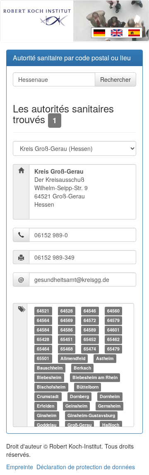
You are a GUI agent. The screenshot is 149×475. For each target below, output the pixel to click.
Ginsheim (46, 415)
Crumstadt (48, 396)
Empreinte (19, 467)
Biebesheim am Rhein (95, 377)
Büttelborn (88, 387)
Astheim (104, 358)
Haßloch (110, 425)
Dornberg (79, 396)
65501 (43, 358)
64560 (113, 311)
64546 (90, 311)
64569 (66, 320)
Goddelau (46, 425)
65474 (90, 349)
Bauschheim (49, 368)
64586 (66, 330)
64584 (43, 330)
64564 (43, 320)
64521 (43, 311)
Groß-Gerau (79, 425)
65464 (43, 349)
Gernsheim (109, 406)
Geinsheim (76, 406)
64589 (90, 330)
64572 (90, 320)
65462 (113, 339)
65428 (43, 339)
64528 (66, 311)
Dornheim (110, 396)
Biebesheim (49, 377)
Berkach (82, 368)
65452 (90, 339)
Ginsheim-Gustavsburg (91, 415)
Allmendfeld (72, 358)
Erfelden (45, 406)
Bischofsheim (51, 387)
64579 (113, 320)
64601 (113, 330)
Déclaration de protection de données (85, 467)
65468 (66, 349)
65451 (66, 339)
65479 (113, 349)
